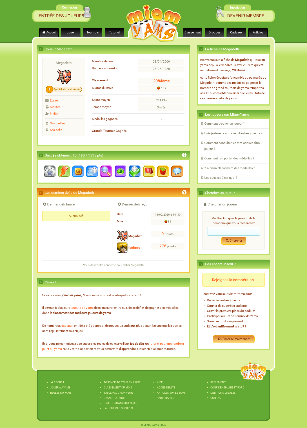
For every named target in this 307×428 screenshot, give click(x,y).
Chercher (236, 241)
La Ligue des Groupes (118, 408)
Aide (160, 382)
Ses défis (56, 130)
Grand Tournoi (114, 397)
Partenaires (165, 397)
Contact (216, 397)
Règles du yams (60, 392)
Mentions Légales (223, 392)
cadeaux (67, 326)
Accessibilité (166, 387)
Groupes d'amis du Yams (120, 403)
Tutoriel (114, 32)
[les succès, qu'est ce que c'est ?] (184, 156)
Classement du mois (118, 387)
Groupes (214, 32)
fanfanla (134, 247)
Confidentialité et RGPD (227, 387)
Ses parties (57, 123)
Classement (193, 32)
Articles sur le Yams (171, 392)
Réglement (218, 382)
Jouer (71, 32)
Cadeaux (236, 32)
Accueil (51, 32)
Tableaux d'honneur (118, 392)
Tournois (93, 32)
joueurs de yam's (82, 308)
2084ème (161, 81)
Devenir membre (245, 15)
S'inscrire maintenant (236, 339)
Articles (258, 32)
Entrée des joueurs (61, 15)
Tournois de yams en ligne (122, 382)
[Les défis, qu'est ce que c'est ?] (184, 193)
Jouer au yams (60, 387)
